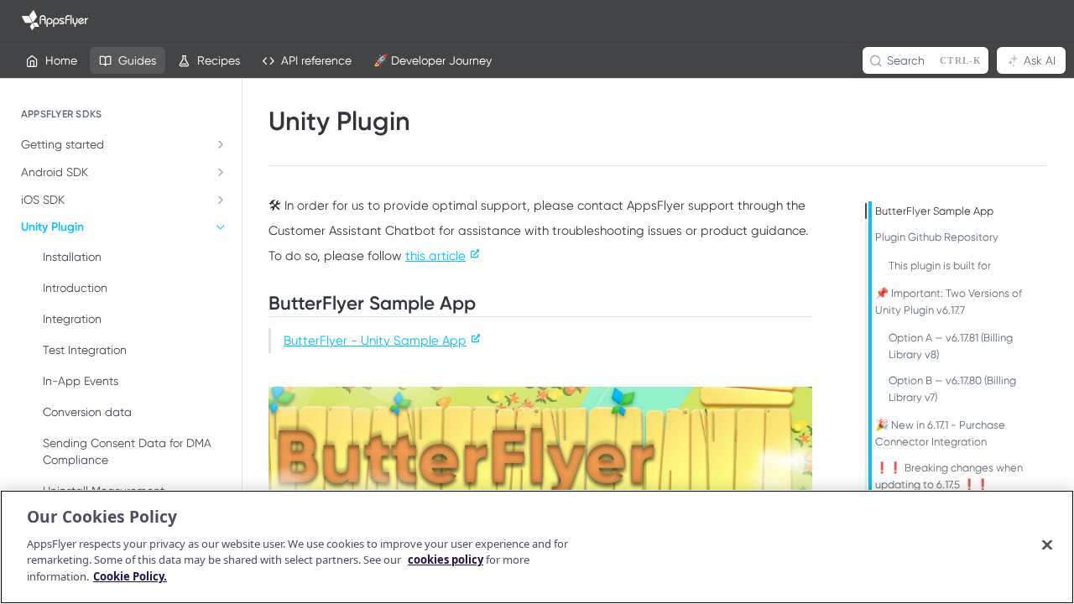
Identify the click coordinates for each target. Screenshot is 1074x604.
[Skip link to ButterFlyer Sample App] (258, 304)
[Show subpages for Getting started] (220, 144)
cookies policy (445, 559)
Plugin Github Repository (936, 237)
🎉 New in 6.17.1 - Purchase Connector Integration (940, 433)
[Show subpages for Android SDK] (220, 172)
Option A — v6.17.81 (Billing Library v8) (951, 346)
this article (435, 255)
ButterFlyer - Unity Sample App (375, 340)
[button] (540, 469)
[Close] (1047, 544)
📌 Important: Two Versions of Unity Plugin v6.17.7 (948, 301)
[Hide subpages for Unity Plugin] (220, 227)
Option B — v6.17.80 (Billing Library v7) (952, 389)
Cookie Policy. (130, 575)
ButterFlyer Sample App (934, 211)
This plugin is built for (940, 265)
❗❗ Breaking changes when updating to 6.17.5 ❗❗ (949, 476)
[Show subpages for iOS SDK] (220, 199)
